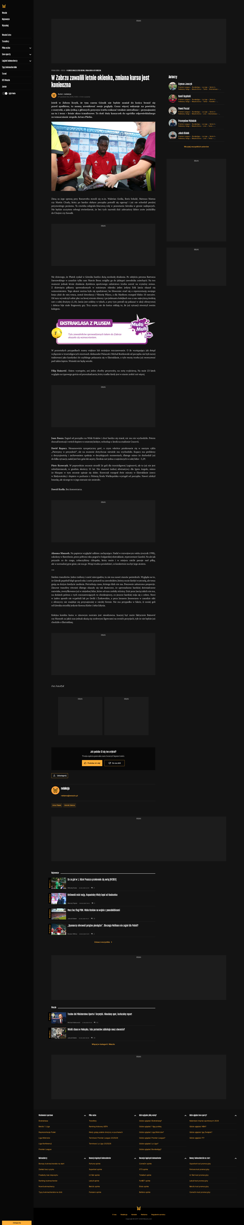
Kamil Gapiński (184, 96)
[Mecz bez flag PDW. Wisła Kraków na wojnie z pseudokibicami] (103, 914)
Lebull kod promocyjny (198, 1181)
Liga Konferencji (45, 1143)
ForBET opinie (144, 1181)
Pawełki (212, 101)
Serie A (212, 87)
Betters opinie (144, 1192)
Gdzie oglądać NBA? (197, 1126)
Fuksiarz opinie (95, 1192)
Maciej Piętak (72, 903)
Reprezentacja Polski (47, 1132)
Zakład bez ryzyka (46, 1169)
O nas (114, 1214)
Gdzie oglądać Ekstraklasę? (150, 1121)
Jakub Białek (183, 133)
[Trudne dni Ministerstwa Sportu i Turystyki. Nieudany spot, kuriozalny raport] (103, 1017)
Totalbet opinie (145, 1175)
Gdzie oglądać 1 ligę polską (150, 1126)
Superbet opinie (95, 1169)
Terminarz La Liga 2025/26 (100, 1143)
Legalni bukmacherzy (9, 60)
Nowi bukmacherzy (47, 1186)
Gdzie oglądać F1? (196, 1138)
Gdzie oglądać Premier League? (152, 1138)
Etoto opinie (144, 1186)
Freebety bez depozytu (48, 1175)
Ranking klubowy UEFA (98, 1126)
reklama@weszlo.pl (69, 796)
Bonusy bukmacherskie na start (51, 1164)
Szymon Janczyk (185, 84)
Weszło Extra (6, 35)
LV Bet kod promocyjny (199, 1175)
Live (204, 114)
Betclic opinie (94, 1186)
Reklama (144, 1214)
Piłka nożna (6, 47)
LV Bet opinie (94, 1175)
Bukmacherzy (43, 1158)
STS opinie (143, 1169)
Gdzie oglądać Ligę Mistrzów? (151, 1132)
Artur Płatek (56, 805)
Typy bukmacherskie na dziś (50, 1192)
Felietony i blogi (183, 89)
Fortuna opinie (94, 1164)
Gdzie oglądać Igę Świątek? (200, 1132)
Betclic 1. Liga (50, 883)
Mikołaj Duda (72, 888)
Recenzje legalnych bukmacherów (100, 1158)
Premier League (184, 87)
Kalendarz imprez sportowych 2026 (204, 1121)
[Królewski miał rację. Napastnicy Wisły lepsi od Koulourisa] (103, 898)
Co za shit (116, 763)
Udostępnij (61, 775)
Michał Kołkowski (74, 1022)
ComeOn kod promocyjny (199, 1192)
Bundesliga (196, 87)
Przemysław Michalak (187, 121)
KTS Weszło (6, 80)
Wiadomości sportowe (46, 1115)
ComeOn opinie (145, 1164)
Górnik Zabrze (69, 805)
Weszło (63, 70)
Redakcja (124, 1214)
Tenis (205, 89)
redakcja (67, 94)
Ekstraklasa (213, 89)
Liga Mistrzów (44, 1138)
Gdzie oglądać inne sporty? (198, 1115)
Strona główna (55, 70)
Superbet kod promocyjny (200, 1164)
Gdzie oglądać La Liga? (148, 1143)
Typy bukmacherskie (9, 67)
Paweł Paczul (183, 108)
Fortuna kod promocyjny (199, 1169)
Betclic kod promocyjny (199, 1186)
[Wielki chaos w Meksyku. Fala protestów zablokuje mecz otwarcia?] (103, 1033)
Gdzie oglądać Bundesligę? (150, 1149)
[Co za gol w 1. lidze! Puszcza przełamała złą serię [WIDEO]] (103, 883)
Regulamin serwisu (158, 1214)
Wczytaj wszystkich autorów (196, 147)
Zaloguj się (17, 1223)
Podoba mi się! (94, 763)
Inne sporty (6, 54)
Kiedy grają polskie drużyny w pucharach (106, 1132)
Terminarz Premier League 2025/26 (103, 1138)
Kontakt (134, 1214)
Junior (4, 86)
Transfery (5, 41)
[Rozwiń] (29, 47)
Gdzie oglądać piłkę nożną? (148, 1115)
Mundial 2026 (50, 1033)
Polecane (50, 1016)
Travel (4, 73)
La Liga (204, 87)
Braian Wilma (72, 934)
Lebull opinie (94, 1181)
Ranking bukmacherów (48, 1181)
